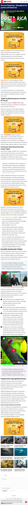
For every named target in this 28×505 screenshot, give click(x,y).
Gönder (4, 490)
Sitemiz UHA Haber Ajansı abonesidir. (7, 503)
